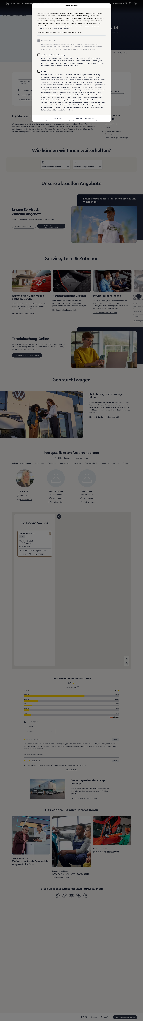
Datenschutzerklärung (61, 28)
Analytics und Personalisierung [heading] (53, 55)
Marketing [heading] (45, 71)
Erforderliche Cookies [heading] (49, 41)
